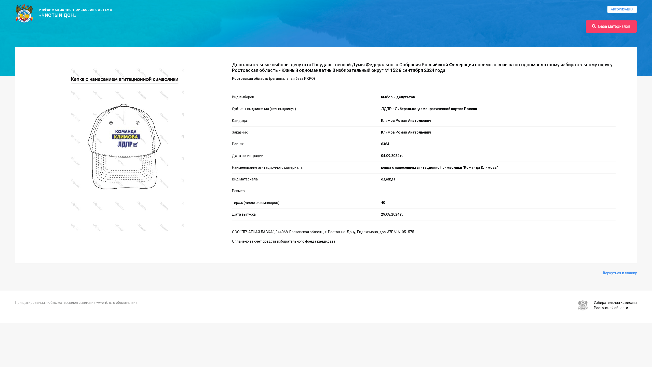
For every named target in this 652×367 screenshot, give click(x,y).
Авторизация (622, 9)
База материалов (614, 26)
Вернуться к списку (620, 273)
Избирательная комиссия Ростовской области (615, 305)
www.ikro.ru (105, 302)
